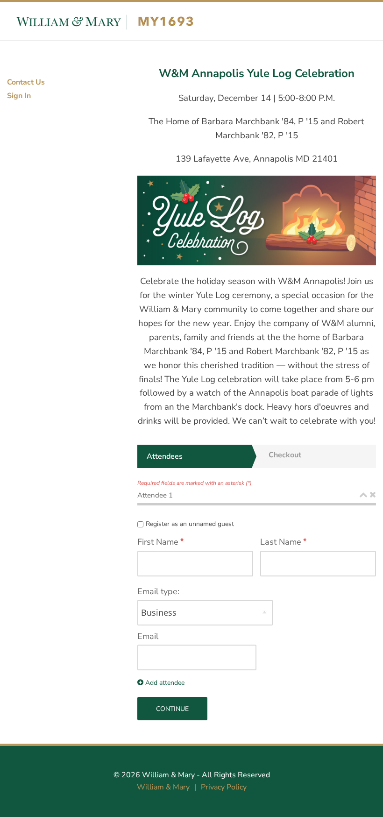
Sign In (19, 96)
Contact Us (26, 82)
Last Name (280, 541)
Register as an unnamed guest (190, 523)
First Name (157, 541)
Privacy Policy (224, 787)
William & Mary (168, 775)
